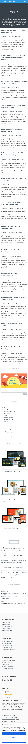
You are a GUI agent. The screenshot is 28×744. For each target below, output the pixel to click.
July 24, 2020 (11, 256)
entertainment (4, 558)
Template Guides (7, 419)
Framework (9, 560)
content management (17, 550)
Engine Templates (8, 1)
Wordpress (4, 427)
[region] (14, 733)
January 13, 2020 (12, 329)
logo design (8, 567)
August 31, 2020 (12, 232)
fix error (14, 558)
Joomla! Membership (6, 628)
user (25, 575)
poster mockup (20, 570)
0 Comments (18, 36)
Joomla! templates (6, 622)
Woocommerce (6, 577)
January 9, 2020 (12, 353)
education (13, 555)
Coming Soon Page (5, 550)
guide (10, 563)
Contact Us (7, 692)
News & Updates (7, 417)
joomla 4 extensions (11, 565)
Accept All (14, 733)
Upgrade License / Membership (8, 649)
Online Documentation (7, 645)
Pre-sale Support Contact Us (8, 643)
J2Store (5, 415)
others (21, 567)
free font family (15, 560)
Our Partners (8, 697)
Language (3, 567)
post (16, 570)
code (25, 548)
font (18, 558)
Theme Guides (7, 433)
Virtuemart (6, 423)
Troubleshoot (5, 425)
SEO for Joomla (23, 572)
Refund (17, 719)
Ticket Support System (7, 647)
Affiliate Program (9, 694)
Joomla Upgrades (5, 664)
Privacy (3, 719)
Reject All (14, 741)
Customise (14, 737)
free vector (19, 560)
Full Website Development (7, 668)
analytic (3, 548)
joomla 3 (20, 563)
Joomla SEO (20, 564)
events (10, 558)
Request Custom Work (7, 662)
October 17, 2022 (12, 87)
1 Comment (19, 135)
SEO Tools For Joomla (5, 575)
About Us (7, 691)
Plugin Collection (8, 431)
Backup (8, 548)
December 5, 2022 (12, 64)
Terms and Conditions (10, 719)
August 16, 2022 (12, 111)
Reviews (24, 570)
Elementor (6, 429)
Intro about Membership (7, 626)
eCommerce (6, 555)
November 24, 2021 (12, 159)
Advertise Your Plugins (10, 696)
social (18, 575)
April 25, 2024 (11, 36)
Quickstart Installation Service (8, 660)
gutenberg (14, 562)
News (18, 567)
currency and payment (7, 553)
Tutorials (6, 421)
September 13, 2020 (12, 208)
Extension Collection (8, 411)
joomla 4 (3, 565)
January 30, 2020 (12, 303)
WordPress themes (6, 624)
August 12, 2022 (12, 135)
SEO (18, 572)
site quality (13, 575)
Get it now (11, 460)
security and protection (9, 572)
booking (13, 548)
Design (3, 407)
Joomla (3, 409)
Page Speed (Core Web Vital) (8, 666)
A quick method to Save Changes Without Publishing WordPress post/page (13, 58)
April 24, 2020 (11, 280)
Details (18, 460)
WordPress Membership (7, 630)
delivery (15, 553)
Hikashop (6, 413)
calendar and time (19, 548)
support (22, 575)
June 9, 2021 (11, 184)
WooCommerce (7, 436)
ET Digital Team (4, 36)
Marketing (13, 567)
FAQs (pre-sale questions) (7, 641)
